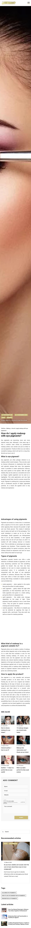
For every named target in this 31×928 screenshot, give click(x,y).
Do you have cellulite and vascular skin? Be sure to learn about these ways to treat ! (15, 867)
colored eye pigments (9, 892)
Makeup (9, 417)
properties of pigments (9, 898)
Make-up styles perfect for (23, 770)
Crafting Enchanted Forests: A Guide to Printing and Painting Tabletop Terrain (18, 923)
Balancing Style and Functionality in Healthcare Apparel (18, 916)
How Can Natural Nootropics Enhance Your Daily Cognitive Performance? (18, 910)
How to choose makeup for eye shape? (5, 730)
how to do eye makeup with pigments (13, 895)
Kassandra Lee (7, 414)
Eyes (3, 417)
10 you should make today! (22, 730)
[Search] (3, 832)
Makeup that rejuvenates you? (23, 750)
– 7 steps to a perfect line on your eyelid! (7, 770)
